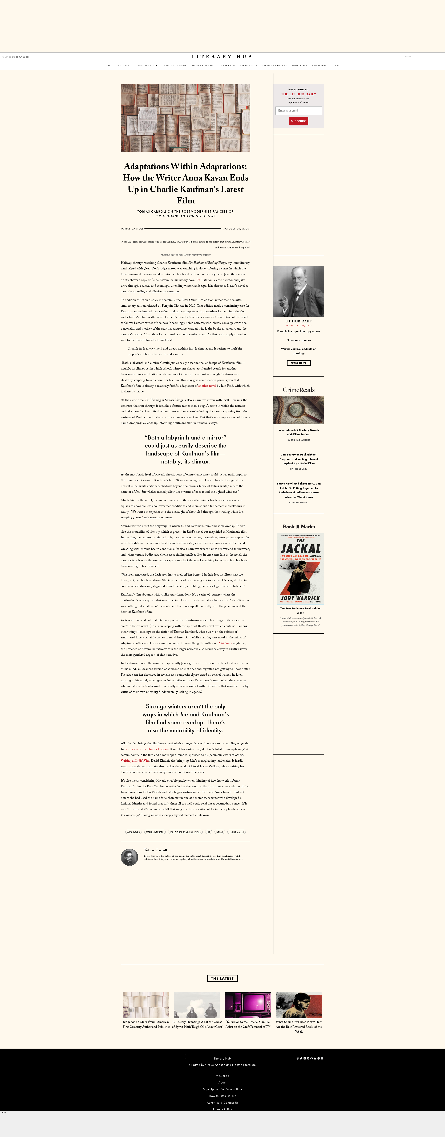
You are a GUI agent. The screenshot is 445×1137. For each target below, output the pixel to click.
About (222, 1082)
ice (208, 831)
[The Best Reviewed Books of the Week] (300, 569)
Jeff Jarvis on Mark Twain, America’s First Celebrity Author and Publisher (146, 1025)
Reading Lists (248, 65)
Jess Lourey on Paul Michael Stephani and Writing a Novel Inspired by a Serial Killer (299, 459)
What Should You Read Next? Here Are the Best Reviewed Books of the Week (299, 1027)
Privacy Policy (222, 1109)
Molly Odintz (300, 502)
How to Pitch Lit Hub (222, 1096)
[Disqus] (185, 909)
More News (299, 363)
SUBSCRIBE (299, 121)
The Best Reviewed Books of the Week (300, 611)
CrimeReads (319, 65)
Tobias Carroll (132, 228)
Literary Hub (222, 56)
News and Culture (175, 65)
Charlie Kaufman (155, 831)
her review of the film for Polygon (147, 749)
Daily (298, 321)
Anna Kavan (133, 831)
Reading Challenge (274, 65)
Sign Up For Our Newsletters (222, 1089)
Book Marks (299, 65)
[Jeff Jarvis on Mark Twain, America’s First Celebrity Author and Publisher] (146, 1015)
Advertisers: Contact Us (222, 1103)
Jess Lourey (300, 469)
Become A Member (203, 65)
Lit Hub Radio (227, 65)
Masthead (222, 1076)
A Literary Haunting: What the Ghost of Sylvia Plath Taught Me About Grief (197, 1025)
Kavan (219, 831)
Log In (336, 65)
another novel (207, 386)
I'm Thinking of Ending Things (185, 831)
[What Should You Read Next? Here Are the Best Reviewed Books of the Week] (299, 1015)
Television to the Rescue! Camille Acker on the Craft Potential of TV (247, 1025)
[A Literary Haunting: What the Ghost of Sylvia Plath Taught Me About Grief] (197, 1015)
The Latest (222, 978)
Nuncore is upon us (299, 340)
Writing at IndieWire (135, 761)
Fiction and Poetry (147, 65)
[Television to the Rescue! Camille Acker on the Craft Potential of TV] (248, 1015)
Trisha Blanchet (300, 440)
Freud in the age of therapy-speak (298, 331)
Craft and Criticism (117, 65)
